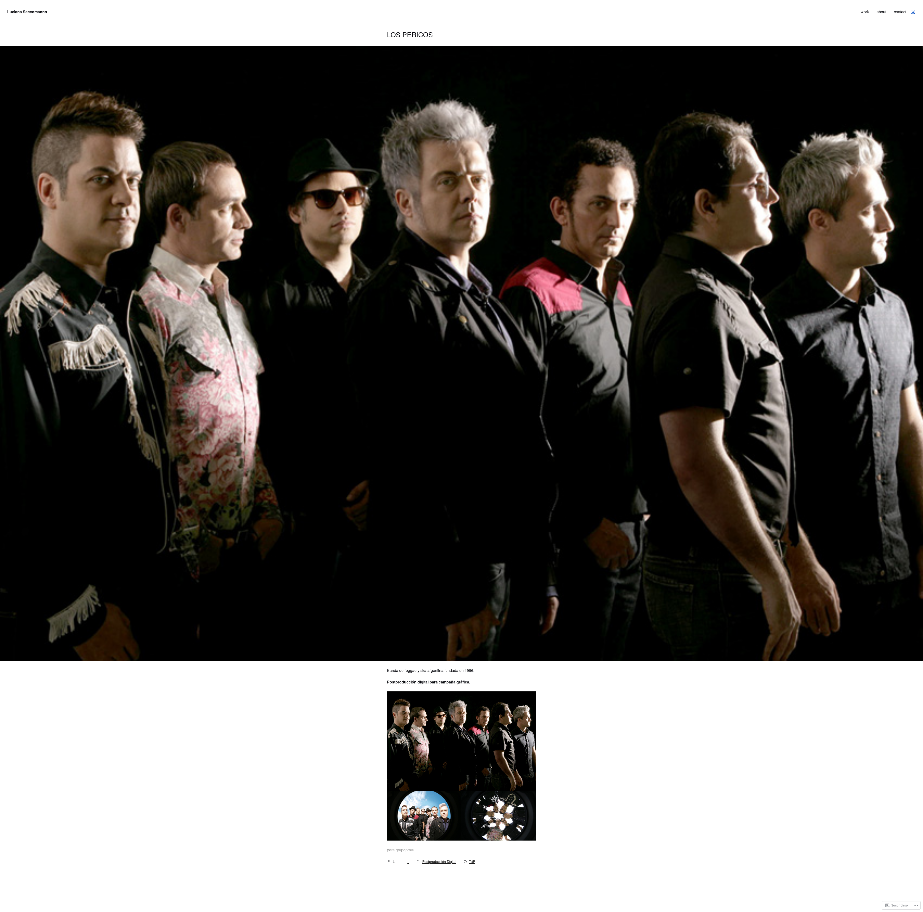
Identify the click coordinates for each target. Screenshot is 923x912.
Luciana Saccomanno (27, 11)
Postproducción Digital (439, 861)
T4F (472, 861)
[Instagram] (913, 12)
